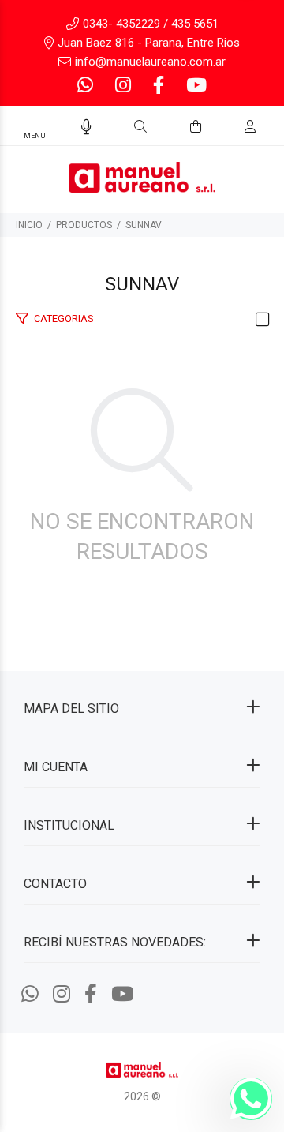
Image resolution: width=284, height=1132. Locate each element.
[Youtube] (195, 85)
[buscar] (234, 126)
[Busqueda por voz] (86, 127)
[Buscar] (140, 127)
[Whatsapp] (86, 85)
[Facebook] (158, 85)
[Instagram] (123, 85)
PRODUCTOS (84, 225)
